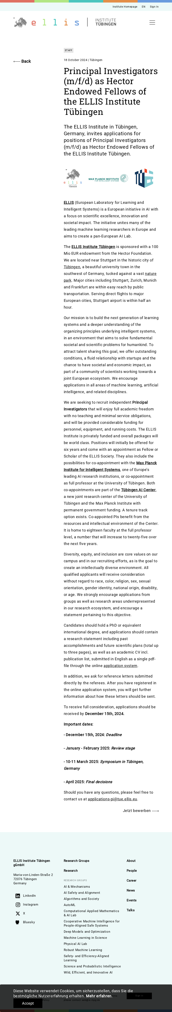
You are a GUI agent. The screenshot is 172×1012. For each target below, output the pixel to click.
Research (71, 871)
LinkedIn (29, 896)
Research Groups (77, 861)
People (132, 871)
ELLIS (69, 202)
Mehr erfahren (99, 996)
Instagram (30, 904)
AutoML (70, 905)
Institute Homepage (125, 6)
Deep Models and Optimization (87, 932)
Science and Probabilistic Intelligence (92, 966)
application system (120, 665)
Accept (28, 1003)
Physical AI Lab (75, 944)
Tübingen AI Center (138, 490)
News (131, 890)
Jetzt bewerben (137, 810)
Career (132, 880)
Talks (131, 910)
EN (143, 6)
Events (132, 900)
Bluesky (29, 922)
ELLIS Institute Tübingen (93, 246)
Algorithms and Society (81, 899)
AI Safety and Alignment (82, 893)
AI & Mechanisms (77, 887)
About (131, 861)
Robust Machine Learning (83, 950)
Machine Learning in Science (85, 938)
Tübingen (72, 267)
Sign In (154, 6)
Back (26, 61)
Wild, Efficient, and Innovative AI (88, 972)
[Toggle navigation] (152, 22)
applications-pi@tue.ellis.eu (112, 799)
